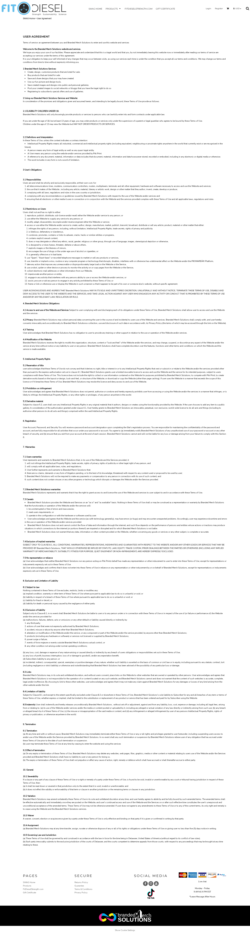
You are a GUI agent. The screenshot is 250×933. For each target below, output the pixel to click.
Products (27, 885)
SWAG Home (29, 18)
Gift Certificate (29, 892)
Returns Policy (81, 882)
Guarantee (79, 885)
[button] (113, 8)
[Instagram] (150, 883)
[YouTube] (156, 883)
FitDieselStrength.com (33, 889)
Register (219, 8)
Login (208, 8)
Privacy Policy (80, 892)
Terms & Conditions (83, 889)
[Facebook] (145, 883)
